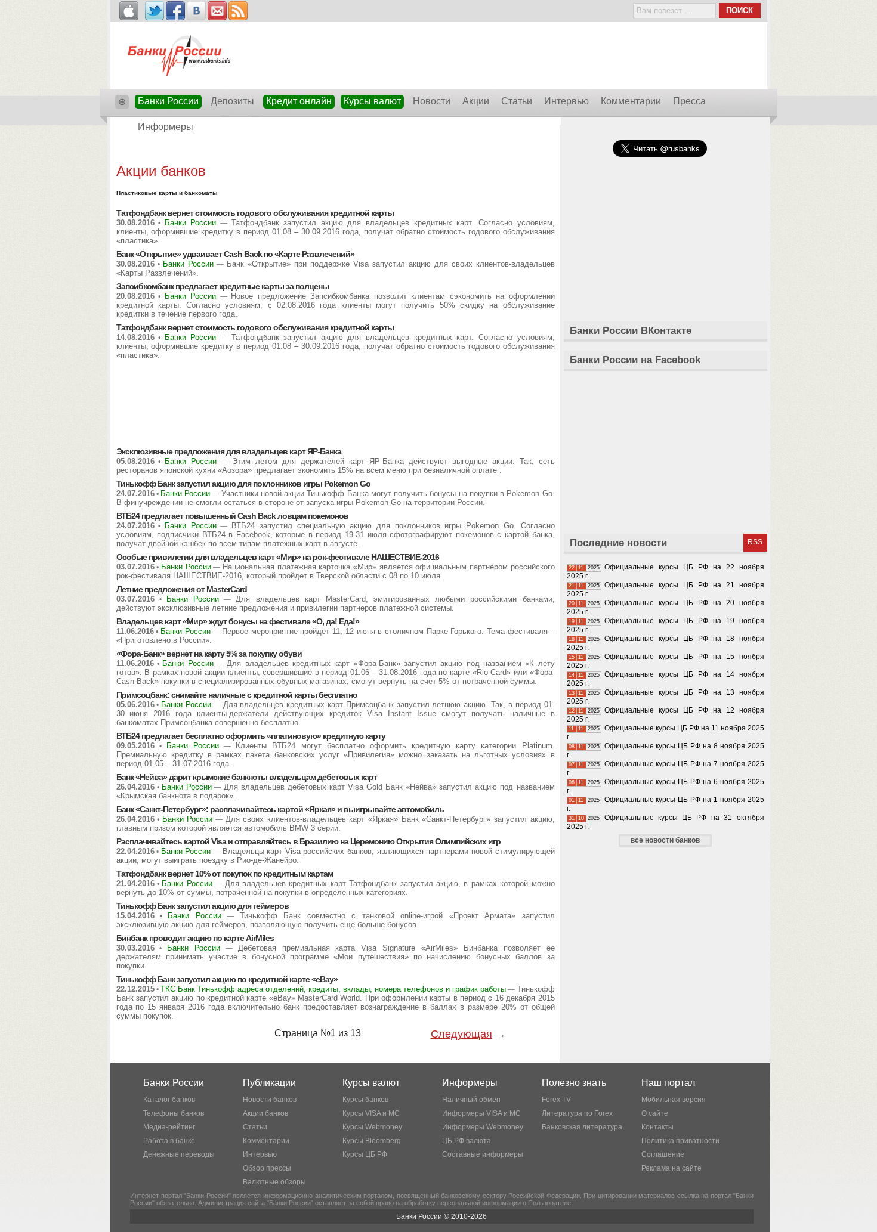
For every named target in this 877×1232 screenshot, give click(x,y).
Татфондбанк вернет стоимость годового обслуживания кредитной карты (255, 213)
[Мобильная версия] (128, 10)
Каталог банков (169, 1099)
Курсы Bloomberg (371, 1141)
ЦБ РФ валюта (466, 1141)
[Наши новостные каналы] (238, 10)
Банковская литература (582, 1127)
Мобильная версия (673, 1099)
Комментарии (631, 101)
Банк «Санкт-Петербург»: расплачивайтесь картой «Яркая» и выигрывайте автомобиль (280, 809)
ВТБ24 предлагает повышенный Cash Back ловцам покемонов (232, 516)
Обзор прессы (267, 1168)
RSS (755, 542)
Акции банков (265, 1113)
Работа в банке (169, 1141)
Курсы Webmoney (372, 1127)
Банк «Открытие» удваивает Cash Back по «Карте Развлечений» (235, 254)
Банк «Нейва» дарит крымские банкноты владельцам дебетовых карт (246, 777)
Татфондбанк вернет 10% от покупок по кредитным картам (224, 873)
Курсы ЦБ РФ (364, 1154)
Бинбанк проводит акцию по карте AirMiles (195, 938)
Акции (475, 101)
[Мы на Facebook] (175, 10)
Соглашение (662, 1154)
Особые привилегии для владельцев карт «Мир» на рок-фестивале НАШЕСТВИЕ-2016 (277, 557)
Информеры (165, 127)
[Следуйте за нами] (154, 10)
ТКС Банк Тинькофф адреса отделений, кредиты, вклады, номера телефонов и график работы (333, 989)
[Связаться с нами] (217, 10)
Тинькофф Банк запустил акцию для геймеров (202, 906)
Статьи (516, 101)
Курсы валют (372, 101)
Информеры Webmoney (482, 1127)
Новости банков (270, 1099)
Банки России (168, 101)
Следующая (461, 1034)
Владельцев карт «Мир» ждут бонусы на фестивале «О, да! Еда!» (237, 621)
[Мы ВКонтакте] (196, 10)
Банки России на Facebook (635, 360)
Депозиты (232, 101)
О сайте (654, 1113)
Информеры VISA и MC (481, 1113)
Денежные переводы (179, 1154)
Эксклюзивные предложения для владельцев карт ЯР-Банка (228, 451)
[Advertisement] (335, 150)
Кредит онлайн (299, 101)
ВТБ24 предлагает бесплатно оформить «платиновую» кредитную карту (250, 736)
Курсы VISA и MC (371, 1113)
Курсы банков (365, 1099)
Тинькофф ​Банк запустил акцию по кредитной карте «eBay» (227, 979)
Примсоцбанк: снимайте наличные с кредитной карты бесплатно (236, 694)
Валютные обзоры (274, 1182)
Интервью (566, 101)
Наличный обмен (471, 1099)
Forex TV (556, 1099)
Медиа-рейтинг (169, 1127)
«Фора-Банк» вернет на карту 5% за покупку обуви (209, 653)
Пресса (689, 101)
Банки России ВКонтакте (630, 330)
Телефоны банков (173, 1113)
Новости (431, 101)
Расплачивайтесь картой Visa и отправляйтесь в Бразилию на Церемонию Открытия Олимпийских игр (308, 841)
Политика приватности (680, 1141)
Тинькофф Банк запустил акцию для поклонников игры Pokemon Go (243, 483)
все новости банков (665, 840)
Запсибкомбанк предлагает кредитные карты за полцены (222, 286)
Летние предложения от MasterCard (181, 589)
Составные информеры (482, 1154)
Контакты (657, 1127)
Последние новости (618, 543)
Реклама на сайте (671, 1168)
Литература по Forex (577, 1113)
